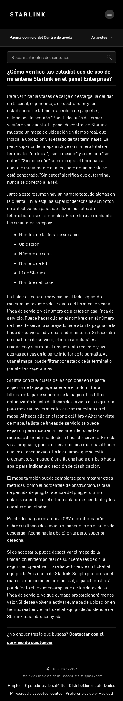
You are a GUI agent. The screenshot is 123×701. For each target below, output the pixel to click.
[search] (109, 57)
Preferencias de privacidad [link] (89, 693)
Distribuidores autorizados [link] (92, 685)
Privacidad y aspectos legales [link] (36, 693)
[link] (28, 14)
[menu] (109, 14)
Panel (58, 117)
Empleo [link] (14, 685)
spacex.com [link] (93, 676)
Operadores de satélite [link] (45, 685)
